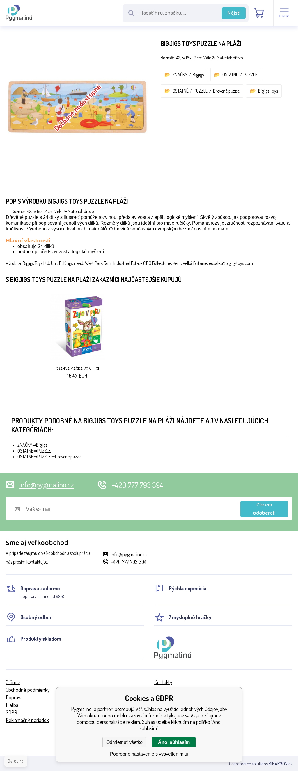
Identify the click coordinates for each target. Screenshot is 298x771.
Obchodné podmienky (28, 689)
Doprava (14, 697)
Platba (12, 705)
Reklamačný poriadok (27, 720)
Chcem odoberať (264, 509)
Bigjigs (198, 75)
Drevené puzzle (226, 91)
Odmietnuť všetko (124, 742)
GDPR (11, 712)
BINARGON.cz (280, 764)
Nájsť (234, 13)
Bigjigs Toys (268, 91)
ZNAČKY (180, 75)
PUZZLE (251, 75)
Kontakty (163, 682)
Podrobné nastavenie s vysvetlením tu (149, 753)
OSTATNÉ (230, 75)
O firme (13, 682)
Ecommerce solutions (248, 764)
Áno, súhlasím (174, 742)
